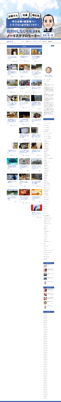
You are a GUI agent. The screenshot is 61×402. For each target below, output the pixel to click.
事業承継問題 (46, 143)
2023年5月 (45, 382)
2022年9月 (45, 396)
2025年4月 (45, 341)
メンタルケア (39, 124)
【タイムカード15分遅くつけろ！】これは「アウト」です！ (24, 104)
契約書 (45, 160)
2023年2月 (45, 387)
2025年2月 (45, 345)
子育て (28, 170)
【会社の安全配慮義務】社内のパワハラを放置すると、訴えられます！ (36, 57)
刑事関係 (46, 156)
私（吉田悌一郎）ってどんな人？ (48, 250)
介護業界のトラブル (46, 197)
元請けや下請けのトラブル (48, 218)
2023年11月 (45, 371)
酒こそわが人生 (46, 254)
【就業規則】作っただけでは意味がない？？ (12, 182)
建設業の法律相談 (46, 215)
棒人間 (45, 239)
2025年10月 (45, 331)
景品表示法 (46, 165)
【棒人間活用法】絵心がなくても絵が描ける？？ (24, 57)
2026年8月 (45, 313)
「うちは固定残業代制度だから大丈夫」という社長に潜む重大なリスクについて (24, 120)
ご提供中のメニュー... (49, 264)
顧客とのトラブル (27, 186)
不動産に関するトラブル (47, 187)
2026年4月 (45, 320)
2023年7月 (45, 378)
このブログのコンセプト (47, 123)
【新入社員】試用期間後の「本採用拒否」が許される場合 (12, 167)
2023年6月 (45, 380)
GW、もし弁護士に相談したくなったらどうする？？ (24, 72)
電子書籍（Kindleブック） (47, 241)
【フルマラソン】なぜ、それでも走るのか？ (24, 88)
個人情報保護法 (46, 148)
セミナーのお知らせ (46, 125)
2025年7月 (45, 336)
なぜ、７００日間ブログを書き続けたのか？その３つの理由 (12, 198)
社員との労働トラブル (38, 61)
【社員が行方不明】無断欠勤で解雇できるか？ (12, 88)
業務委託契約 (46, 168)
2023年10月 (45, 373)
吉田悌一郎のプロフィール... (50, 281)
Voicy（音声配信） (47, 231)
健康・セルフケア (46, 201)
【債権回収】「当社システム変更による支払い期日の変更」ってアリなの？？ (36, 136)
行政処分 (46, 178)
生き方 (40, 170)
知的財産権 (46, 175)
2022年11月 (45, 392)
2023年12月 (45, 369)
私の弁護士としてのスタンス (25, 76)
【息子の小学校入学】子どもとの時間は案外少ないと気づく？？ (24, 167)
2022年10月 (45, 394)
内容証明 (46, 153)
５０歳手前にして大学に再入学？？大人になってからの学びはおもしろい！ (36, 167)
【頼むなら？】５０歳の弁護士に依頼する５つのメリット (36, 88)
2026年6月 (45, 317)
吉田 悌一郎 (10, 41)
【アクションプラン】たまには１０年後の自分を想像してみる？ (12, 57)
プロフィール (35, 41)
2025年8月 (45, 334)
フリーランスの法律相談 (47, 138)
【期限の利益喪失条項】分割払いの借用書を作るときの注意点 (12, 73)
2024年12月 (45, 348)
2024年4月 (45, 362)
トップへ (22, 41)
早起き (45, 206)
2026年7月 (45, 315)
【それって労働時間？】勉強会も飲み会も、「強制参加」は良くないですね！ (24, 151)
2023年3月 (45, 385)
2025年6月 (45, 338)
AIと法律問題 (46, 131)
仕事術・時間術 (15, 61)
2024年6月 (45, 359)
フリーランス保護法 (46, 127)
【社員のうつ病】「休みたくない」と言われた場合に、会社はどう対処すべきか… (24, 198)
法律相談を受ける (47, 170)
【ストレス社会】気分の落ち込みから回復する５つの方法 (36, 120)
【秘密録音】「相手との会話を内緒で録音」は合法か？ (36, 151)
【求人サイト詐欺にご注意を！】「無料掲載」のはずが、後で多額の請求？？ (12, 104)
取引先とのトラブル (14, 76)
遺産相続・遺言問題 (47, 183)
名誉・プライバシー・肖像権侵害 (48, 158)
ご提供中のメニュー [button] (28, 41)
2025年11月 (45, 329)
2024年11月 (45, 350)
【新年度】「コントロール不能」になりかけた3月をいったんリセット (36, 213)
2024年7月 (45, 357)
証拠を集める (39, 155)
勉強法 (45, 208)
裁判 (45, 180)
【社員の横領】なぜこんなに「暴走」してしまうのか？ (12, 151)
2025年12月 (45, 327)
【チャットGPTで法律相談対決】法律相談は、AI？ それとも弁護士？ (36, 182)
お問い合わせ (45, 41)
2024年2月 (45, 366)
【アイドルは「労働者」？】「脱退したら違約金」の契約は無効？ (36, 73)
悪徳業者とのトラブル (14, 107)
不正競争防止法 (46, 141)
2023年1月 (45, 389)
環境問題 (46, 173)
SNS (45, 229)
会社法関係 (39, 108)
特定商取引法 (50, 41)
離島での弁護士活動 (46, 256)
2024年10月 (45, 352)
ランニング (27, 92)
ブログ (16, 201)
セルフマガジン (46, 234)
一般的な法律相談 (46, 129)
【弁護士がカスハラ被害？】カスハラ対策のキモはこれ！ (24, 182)
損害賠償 (46, 163)
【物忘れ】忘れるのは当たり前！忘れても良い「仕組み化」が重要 (24, 136)
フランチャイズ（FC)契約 (47, 136)
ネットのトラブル (47, 134)
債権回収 (46, 151)
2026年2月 (45, 324)
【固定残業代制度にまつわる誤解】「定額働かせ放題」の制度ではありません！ (12, 121)
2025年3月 (45, 343)
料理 (44, 243)
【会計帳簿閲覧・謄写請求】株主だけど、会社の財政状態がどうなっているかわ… (36, 104)
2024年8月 (45, 355)
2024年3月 (45, 364)
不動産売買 (46, 191)
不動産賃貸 (46, 193)
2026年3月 (45, 322)
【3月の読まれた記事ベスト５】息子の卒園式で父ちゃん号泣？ (36, 198)
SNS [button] (40, 41)
